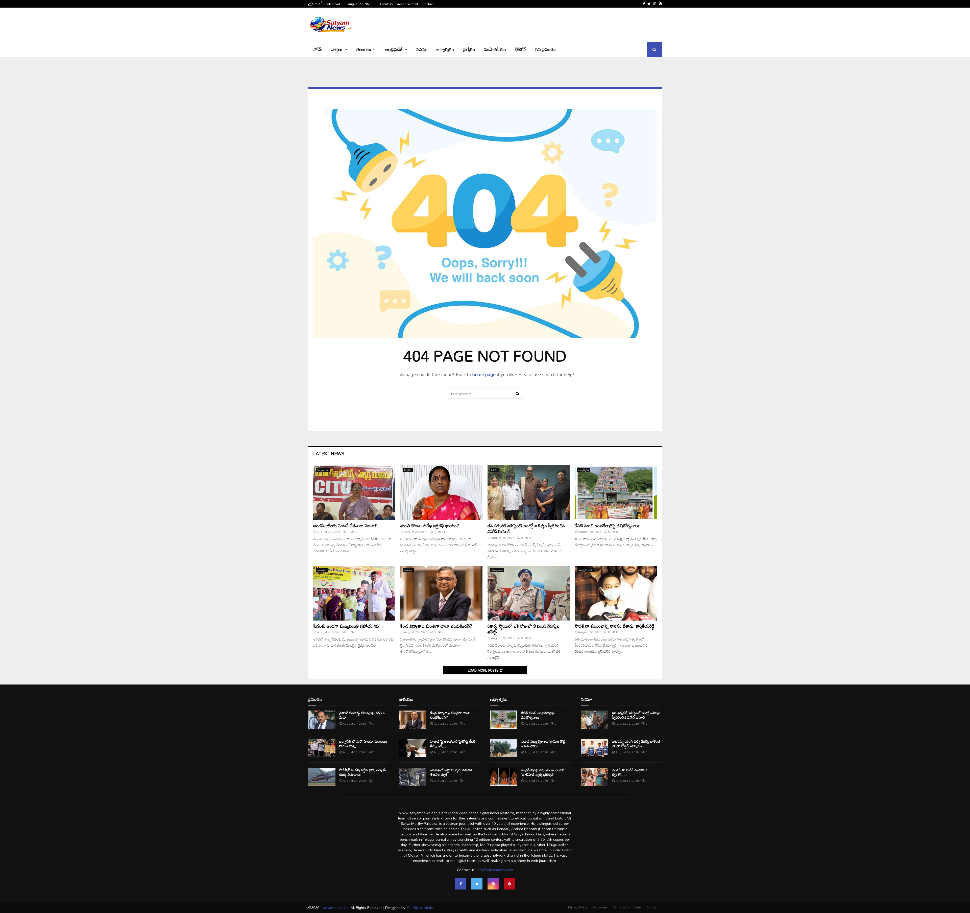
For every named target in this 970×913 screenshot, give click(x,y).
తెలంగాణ (363, 49)
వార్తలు (337, 49)
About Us (386, 4)
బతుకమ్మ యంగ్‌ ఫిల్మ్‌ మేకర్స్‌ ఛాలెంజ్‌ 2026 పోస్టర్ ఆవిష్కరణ (636, 743)
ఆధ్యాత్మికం (445, 49)
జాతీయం (408, 570)
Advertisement (407, 4)
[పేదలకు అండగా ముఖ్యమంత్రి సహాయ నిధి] (354, 593)
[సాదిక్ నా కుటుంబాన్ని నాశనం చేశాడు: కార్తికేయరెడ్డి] (616, 593)
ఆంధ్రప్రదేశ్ (394, 49)
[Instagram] (493, 883)
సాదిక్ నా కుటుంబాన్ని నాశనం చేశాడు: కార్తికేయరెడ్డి (614, 625)
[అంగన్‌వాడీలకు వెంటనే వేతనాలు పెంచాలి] (354, 492)
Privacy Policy (578, 907)
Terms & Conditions (627, 907)
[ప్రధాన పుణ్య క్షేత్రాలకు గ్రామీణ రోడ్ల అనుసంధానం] (503, 748)
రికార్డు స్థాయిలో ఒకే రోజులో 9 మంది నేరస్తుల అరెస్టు (524, 628)
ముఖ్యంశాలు (323, 470)
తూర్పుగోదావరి (585, 570)
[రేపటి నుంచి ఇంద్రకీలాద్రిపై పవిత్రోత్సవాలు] (616, 492)
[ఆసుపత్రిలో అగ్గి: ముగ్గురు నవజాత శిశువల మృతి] (412, 777)
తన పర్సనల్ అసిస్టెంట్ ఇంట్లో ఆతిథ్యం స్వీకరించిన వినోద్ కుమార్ (526, 528)
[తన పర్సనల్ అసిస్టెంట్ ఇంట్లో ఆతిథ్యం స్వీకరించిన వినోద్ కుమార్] (529, 492)
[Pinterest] (509, 883)
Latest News (328, 453)
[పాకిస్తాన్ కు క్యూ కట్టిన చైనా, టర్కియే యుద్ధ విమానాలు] (321, 777)
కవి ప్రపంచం (546, 49)
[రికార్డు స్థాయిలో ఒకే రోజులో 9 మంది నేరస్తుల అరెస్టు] (529, 593)
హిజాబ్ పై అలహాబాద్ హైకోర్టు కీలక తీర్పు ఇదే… (452, 743)
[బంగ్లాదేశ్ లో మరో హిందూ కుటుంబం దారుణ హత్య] (321, 748)
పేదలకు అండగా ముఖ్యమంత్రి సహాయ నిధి (346, 625)
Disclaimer (600, 907)
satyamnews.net (336, 907)
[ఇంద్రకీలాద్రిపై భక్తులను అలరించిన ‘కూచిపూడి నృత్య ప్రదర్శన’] (503, 777)
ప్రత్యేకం (469, 49)
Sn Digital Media (420, 907)
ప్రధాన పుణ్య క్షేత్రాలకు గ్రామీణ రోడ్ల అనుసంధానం (543, 743)
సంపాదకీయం (495, 49)
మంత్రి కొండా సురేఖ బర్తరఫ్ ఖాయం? (429, 525)
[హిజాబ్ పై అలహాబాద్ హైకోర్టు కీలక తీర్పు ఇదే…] (412, 748)
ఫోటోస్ (520, 49)
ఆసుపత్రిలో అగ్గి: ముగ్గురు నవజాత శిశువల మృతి (451, 772)
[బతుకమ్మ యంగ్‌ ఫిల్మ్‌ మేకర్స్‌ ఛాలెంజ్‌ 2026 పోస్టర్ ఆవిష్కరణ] (594, 748)
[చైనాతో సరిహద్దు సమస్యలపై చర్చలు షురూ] (321, 720)
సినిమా (422, 49)
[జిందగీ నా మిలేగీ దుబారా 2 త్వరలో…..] (594, 777)
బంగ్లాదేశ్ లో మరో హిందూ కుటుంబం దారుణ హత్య (363, 743)
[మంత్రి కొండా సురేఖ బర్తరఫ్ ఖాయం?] (441, 492)
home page (484, 374)
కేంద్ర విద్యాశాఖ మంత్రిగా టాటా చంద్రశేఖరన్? (436, 625)
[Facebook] (460, 883)
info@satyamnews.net (495, 869)
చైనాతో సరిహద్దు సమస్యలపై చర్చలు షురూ (362, 715)
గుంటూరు (321, 570)
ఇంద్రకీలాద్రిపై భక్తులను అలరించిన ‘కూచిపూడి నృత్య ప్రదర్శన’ (543, 772)
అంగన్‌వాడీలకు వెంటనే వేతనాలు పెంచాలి (345, 525)
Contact (427, 4)
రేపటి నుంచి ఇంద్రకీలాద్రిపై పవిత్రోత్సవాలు (607, 525)
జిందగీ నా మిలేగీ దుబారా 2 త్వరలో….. (629, 772)
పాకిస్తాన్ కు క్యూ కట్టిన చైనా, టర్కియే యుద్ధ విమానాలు (362, 772)
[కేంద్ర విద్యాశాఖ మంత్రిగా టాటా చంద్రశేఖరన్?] (441, 593)
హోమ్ (317, 49)
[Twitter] (476, 883)
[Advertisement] (570, 24)
